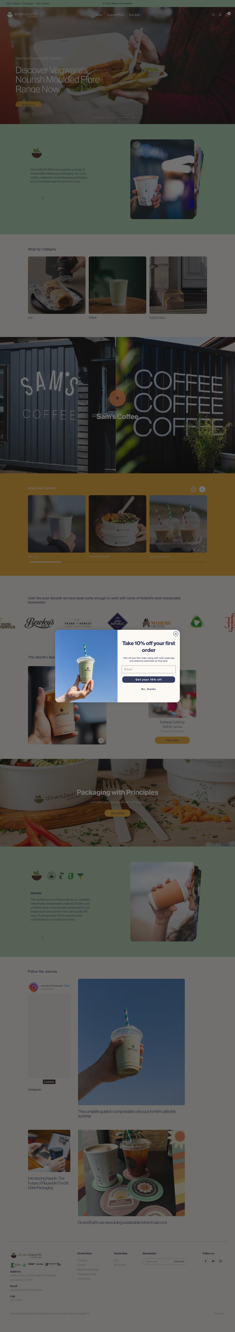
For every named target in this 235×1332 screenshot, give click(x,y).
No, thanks (148, 689)
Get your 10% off (149, 679)
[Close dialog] (175, 633)
